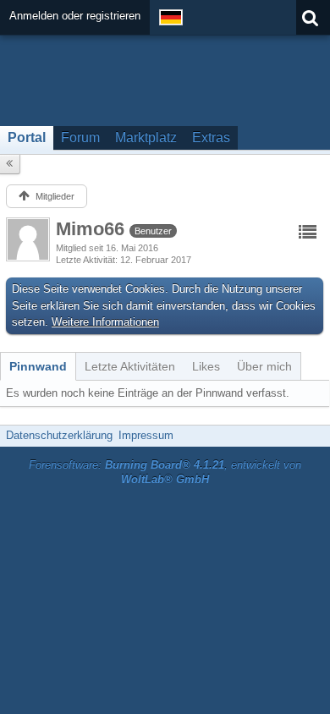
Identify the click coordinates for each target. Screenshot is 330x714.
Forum (80, 137)
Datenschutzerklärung (59, 435)
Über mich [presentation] (264, 366)
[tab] (38, 366)
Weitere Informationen (105, 322)
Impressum (145, 435)
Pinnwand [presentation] (38, 366)
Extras (211, 137)
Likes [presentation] (206, 366)
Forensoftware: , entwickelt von (165, 472)
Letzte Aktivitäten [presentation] (130, 366)
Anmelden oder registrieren (74, 15)
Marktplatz (146, 137)
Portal (27, 137)
